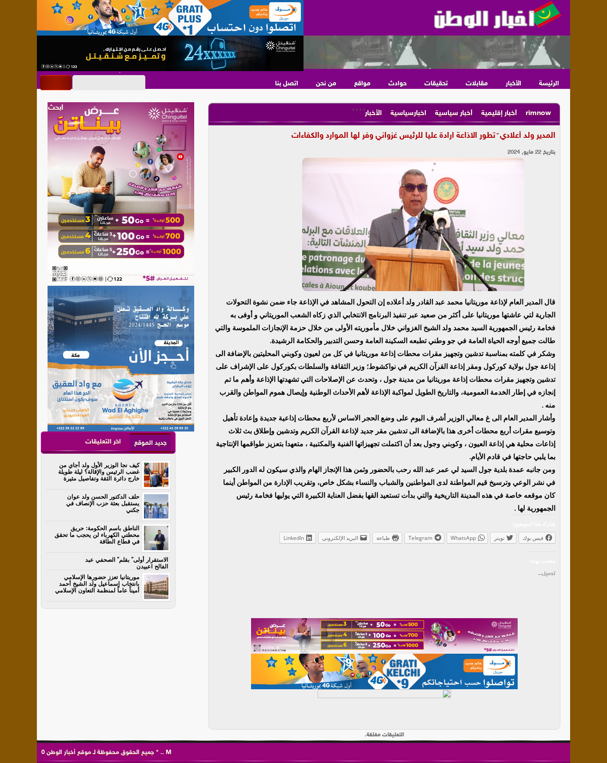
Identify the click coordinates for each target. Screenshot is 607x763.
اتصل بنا (286, 84)
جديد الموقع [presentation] (150, 443)
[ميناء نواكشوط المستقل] (437, 52)
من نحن (326, 84)
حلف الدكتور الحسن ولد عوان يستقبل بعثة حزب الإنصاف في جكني (103, 503)
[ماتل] (384, 707)
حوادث (397, 84)
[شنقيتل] (170, 53)
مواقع (362, 84)
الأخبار (513, 84)
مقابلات (477, 84)
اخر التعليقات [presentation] (103, 442)
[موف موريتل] (170, 17)
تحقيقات (436, 84)
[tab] (150, 442)
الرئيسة (549, 84)
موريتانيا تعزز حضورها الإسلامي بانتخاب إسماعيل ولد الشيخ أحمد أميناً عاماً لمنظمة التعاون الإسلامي (97, 584)
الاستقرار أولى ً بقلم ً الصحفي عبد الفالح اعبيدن (126, 563)
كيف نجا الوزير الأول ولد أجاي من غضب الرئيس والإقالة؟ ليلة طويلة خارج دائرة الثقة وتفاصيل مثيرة (99, 472)
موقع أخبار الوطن (68, 752)
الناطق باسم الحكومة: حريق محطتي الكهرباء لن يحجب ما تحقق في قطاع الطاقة (97, 535)
